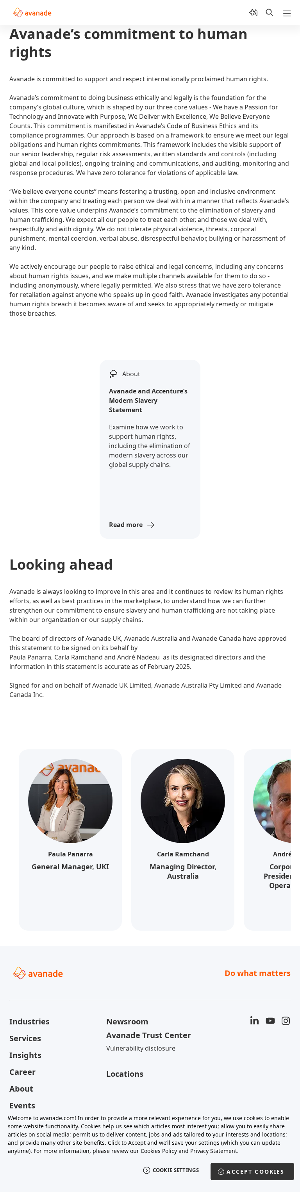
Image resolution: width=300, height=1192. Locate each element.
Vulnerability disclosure (140, 1048)
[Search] (269, 12)
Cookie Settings (176, 1170)
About (21, 1088)
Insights (25, 1055)
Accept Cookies (255, 1171)
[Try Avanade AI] (253, 12)
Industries (29, 1021)
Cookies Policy (159, 1150)
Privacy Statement (213, 1150)
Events (22, 1105)
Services (25, 1038)
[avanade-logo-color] (32, 12)
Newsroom (127, 1021)
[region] (150, 1149)
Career (22, 1072)
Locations (124, 1074)
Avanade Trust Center (148, 1035)
